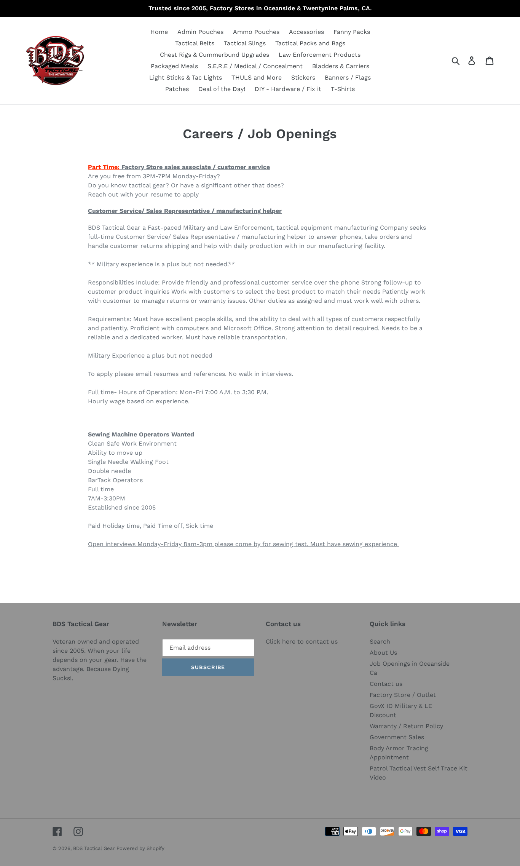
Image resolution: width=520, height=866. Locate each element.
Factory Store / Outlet (403, 694)
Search (380, 641)
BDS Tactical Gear (94, 848)
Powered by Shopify (140, 848)
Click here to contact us (302, 641)
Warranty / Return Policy (406, 726)
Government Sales (397, 737)
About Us (383, 652)
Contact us (386, 683)
